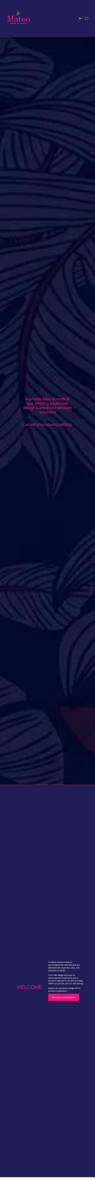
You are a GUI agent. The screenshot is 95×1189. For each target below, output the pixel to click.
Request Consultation (63, 997)
